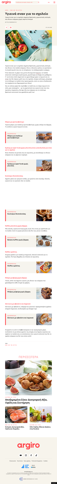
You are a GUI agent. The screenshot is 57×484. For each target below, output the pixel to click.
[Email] (27, 27)
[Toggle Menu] (54, 2)
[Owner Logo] (25, 466)
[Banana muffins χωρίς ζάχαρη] (44, 241)
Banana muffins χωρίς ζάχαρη (17, 240)
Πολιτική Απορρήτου (37, 461)
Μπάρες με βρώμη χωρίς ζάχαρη (18, 292)
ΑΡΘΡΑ (6, 10)
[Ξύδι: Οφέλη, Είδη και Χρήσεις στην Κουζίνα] (41, 414)
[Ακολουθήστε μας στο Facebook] (31, 455)
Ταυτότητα (20, 461)
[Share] (6, 27)
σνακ (6, 79)
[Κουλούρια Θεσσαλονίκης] (44, 215)
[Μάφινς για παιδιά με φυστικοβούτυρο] (44, 137)
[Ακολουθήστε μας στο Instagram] (26, 455)
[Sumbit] (38, 2)
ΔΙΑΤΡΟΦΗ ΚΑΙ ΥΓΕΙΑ (10, 397)
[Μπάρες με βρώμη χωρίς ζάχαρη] (44, 293)
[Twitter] (15, 27)
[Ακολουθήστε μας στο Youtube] (21, 455)
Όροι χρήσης (27, 461)
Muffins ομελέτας (13, 266)
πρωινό (38, 73)
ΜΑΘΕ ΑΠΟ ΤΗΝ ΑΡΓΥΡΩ (16, 10)
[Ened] (33, 467)
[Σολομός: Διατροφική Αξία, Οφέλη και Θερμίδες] (16, 414)
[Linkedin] (19, 27)
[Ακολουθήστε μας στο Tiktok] (36, 455)
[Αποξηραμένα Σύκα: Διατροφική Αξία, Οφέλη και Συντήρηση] (28, 377)
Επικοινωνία (13, 461)
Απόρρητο (54, 483)
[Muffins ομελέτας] (44, 267)
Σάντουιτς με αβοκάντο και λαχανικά (20, 318)
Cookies (45, 461)
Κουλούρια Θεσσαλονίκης (16, 214)
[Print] (10, 27)
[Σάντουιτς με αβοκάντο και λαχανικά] (44, 319)
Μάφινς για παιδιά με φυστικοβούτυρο (14, 137)
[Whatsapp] (23, 27)
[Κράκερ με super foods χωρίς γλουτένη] (44, 165)
